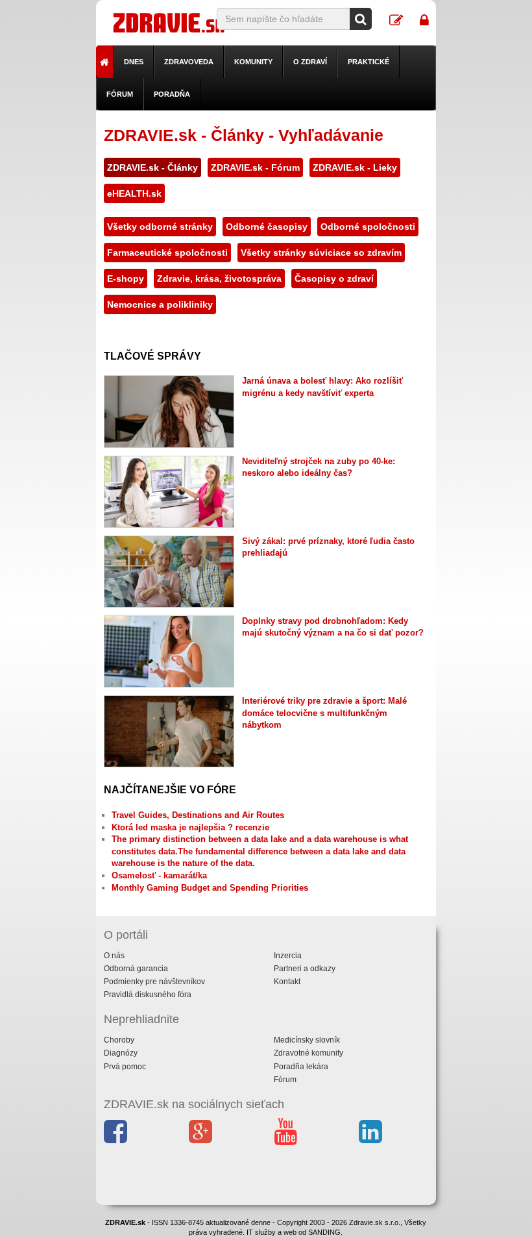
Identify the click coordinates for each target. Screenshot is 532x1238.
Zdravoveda (188, 62)
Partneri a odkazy (304, 968)
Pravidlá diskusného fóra (147, 994)
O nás (114, 955)
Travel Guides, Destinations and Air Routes (198, 815)
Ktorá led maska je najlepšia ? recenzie (190, 827)
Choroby (119, 1040)
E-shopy (125, 278)
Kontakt (287, 981)
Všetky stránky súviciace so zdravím (321, 252)
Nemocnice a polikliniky (160, 304)
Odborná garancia (136, 968)
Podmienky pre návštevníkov (154, 981)
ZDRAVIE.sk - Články (152, 167)
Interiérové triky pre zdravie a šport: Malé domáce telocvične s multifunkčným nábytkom (324, 713)
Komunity (253, 62)
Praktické (368, 62)
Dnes (133, 62)
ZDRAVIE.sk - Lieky (355, 167)
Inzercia (288, 955)
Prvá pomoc (125, 1066)
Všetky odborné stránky (160, 226)
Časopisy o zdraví (334, 278)
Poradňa (172, 94)
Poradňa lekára (301, 1066)
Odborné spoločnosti (367, 226)
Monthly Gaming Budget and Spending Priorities (210, 888)
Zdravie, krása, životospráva (219, 278)
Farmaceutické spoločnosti (167, 252)
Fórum (119, 94)
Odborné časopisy (267, 226)
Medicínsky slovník (307, 1040)
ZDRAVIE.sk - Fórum (255, 167)
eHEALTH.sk (134, 193)
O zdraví (310, 62)
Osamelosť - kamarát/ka (159, 875)
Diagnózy (121, 1053)
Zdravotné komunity (308, 1053)
